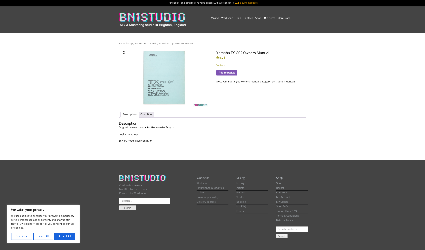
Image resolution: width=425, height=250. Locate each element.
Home (122, 44)
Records (241, 193)
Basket (280, 188)
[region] (43, 224)
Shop (258, 18)
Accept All (65, 236)
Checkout (281, 193)
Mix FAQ (241, 206)
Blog (238, 18)
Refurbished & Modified (210, 188)
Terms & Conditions (287, 216)
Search (281, 236)
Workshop (227, 18)
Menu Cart (284, 18)
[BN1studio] (153, 22)
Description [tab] (129, 114)
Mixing (215, 18)
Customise (21, 236)
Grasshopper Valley (208, 197)
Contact (248, 18)
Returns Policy (284, 220)
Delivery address (206, 202)
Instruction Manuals (146, 44)
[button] (124, 53)
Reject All (43, 236)
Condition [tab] (146, 114)
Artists (240, 188)
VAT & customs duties (246, 3)
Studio (240, 197)
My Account (283, 197)
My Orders (282, 202)
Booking (241, 202)
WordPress (139, 193)
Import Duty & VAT (287, 211)
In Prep (201, 193)
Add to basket (227, 73)
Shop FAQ (282, 206)
